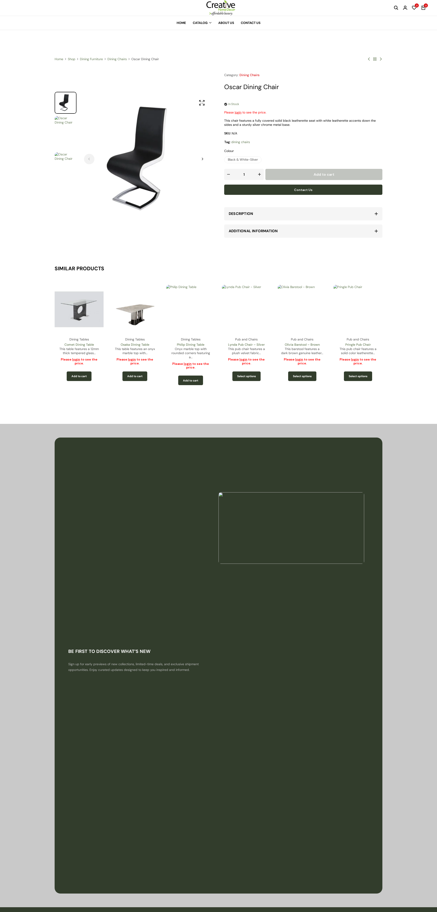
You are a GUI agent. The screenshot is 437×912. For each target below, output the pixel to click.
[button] (414, 8)
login (238, 112)
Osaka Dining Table (135, 345)
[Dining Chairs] (374, 59)
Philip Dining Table (190, 345)
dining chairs (240, 142)
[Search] (396, 8)
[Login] (405, 8)
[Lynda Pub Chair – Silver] (246, 309)
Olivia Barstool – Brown (302, 345)
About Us (226, 23)
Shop (71, 59)
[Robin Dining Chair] (380, 59)
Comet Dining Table (79, 345)
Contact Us (250, 23)
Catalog (200, 23)
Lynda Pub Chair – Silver (246, 345)
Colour (229, 151)
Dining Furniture (91, 59)
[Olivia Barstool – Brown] (302, 309)
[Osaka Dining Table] (134, 309)
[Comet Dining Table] (79, 309)
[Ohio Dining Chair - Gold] (369, 59)
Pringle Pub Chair (358, 345)
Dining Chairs (117, 59)
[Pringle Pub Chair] (357, 309)
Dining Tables (79, 339)
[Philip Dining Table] (190, 309)
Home (181, 23)
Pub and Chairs (246, 339)
